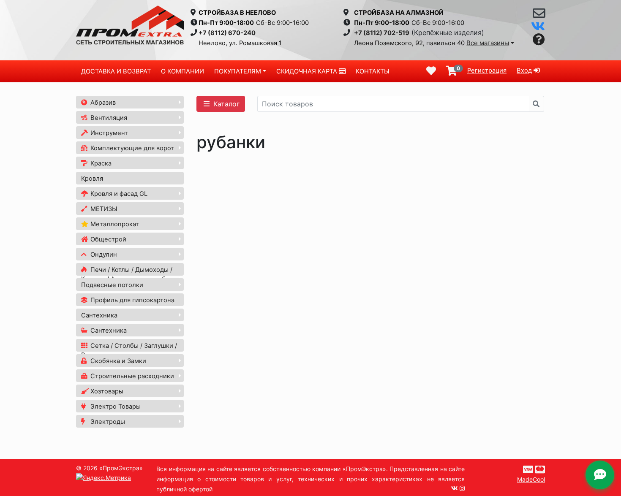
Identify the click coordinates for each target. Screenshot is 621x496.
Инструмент (108, 133)
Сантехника (99, 315)
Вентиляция (108, 118)
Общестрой (107, 239)
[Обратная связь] (539, 15)
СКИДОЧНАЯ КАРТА (307, 71)
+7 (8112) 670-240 (227, 33)
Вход (524, 70)
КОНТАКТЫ (372, 71)
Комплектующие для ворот (131, 148)
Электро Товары (115, 406)
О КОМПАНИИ (182, 71)
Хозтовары (106, 391)
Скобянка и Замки (117, 361)
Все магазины (487, 43)
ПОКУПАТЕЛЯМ (237, 71)
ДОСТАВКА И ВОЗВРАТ (116, 71)
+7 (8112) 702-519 (381, 33)
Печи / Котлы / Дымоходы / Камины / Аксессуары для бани (129, 274)
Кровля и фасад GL (118, 194)
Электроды (107, 422)
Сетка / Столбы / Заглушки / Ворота (129, 350)
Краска (100, 163)
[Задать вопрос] (539, 39)
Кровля (92, 178)
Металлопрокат (114, 224)
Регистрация (487, 70)
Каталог (225, 104)
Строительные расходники (131, 376)
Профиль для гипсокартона (131, 300)
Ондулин (103, 254)
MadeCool (531, 479)
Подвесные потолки (112, 285)
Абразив (102, 102)
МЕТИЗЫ (103, 209)
